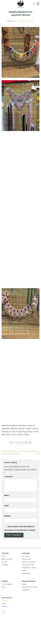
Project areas (26, 573)
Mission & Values (7, 559)
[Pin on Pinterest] (26, 442)
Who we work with (28, 565)
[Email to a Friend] (22, 442)
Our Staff (4, 562)
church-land (29, 21)
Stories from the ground (30, 587)
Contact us (5, 601)
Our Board (5, 565)
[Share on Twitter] (18, 442)
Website (7, 516)
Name (7, 495)
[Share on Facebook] (15, 442)
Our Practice (26, 556)
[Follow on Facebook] (3, 611)
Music (3, 587)
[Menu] (34, 3)
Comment (8, 477)
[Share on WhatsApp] (11, 442)
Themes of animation (29, 562)
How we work (26, 559)
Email (6, 506)
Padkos (24, 584)
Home (3, 556)
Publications (26, 590)
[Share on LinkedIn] (30, 442)
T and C (4, 603)
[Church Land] (20, 3)
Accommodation (7, 584)
